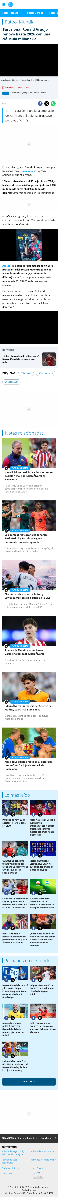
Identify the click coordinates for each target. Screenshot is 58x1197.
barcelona (26, 373)
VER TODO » (29, 1081)
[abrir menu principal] (4, 4)
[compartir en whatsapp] (53, 103)
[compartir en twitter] (46, 103)
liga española (11, 382)
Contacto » (7, 1173)
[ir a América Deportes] (10, 4)
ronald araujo (46, 373)
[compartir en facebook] (40, 103)
